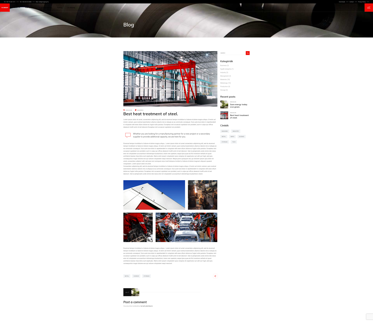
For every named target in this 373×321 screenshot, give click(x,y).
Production (224, 86)
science (136, 276)
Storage (223, 90)
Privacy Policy (362, 2)
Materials (223, 79)
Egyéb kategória (225, 69)
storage (146, 276)
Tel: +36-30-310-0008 (25, 2)
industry (236, 131)
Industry (223, 72)
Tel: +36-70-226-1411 (9, 2)
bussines (225, 131)
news (232, 136)
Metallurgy (224, 83)
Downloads (342, 2)
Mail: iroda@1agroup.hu (42, 2)
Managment (224, 76)
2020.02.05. (129, 110)
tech (233, 142)
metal (127, 276)
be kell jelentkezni (147, 306)
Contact (351, 2)
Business (140, 110)
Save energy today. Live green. (239, 105)
